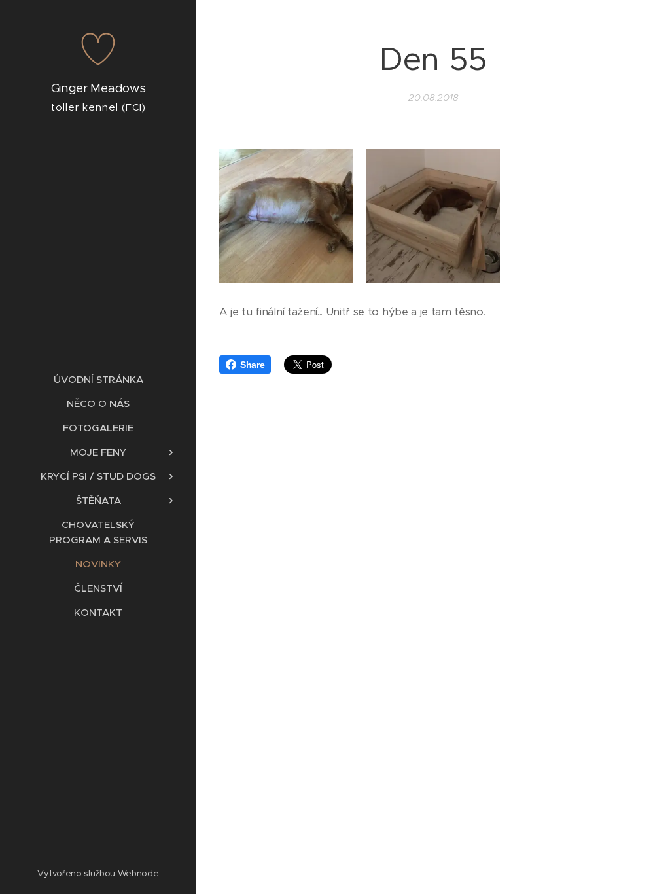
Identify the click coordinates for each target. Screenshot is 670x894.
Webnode (138, 873)
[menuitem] (98, 379)
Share (252, 364)
